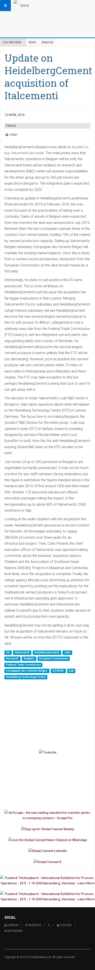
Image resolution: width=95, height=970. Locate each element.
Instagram (14, 931)
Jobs (67, 652)
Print (14, 134)
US (8, 652)
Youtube (65, 925)
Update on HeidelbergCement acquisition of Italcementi (48, 76)
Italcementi (22, 652)
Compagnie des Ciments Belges (27, 670)
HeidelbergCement (47, 652)
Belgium (29, 658)
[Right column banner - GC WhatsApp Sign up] (47, 840)
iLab (71, 670)
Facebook (34, 925)
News (32, 42)
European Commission (53, 658)
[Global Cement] (22, 5)
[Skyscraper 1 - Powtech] (47, 880)
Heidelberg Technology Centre (26, 676)
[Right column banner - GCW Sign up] (47, 829)
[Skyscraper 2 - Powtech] (47, 896)
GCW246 (58, 670)
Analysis (47, 42)
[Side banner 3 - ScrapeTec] (47, 815)
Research (12, 658)
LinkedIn (12, 925)
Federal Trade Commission (23, 664)
